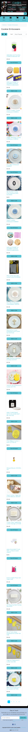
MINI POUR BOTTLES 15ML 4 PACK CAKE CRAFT (13, 551)
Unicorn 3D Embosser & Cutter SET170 (14, 386)
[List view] (5, 34)
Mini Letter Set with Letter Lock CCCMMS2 (13, 276)
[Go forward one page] (19, 701)
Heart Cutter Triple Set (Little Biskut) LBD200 (14, 495)
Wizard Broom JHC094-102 (14, 468)
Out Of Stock (14, 62)
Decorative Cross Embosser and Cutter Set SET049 (13, 331)
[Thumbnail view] (2, 34)
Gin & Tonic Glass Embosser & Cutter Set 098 (14, 633)
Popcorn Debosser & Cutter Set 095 (13, 661)
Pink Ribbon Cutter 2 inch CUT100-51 (13, 441)
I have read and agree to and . (14, 721)
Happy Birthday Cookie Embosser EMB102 (14, 138)
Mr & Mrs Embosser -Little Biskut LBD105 (13, 303)
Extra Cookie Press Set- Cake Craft (14, 578)
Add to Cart (14, 91)
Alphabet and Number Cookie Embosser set (13, 55)
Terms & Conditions (17, 720)
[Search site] (25, 13)
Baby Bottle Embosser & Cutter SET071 (14, 359)
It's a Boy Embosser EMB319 (13, 165)
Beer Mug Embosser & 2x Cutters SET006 (13, 688)
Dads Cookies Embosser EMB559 (12, 220)
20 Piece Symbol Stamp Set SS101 (14, 605)
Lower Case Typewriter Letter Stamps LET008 (14, 523)
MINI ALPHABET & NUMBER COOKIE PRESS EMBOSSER (13, 83)
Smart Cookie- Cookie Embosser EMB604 (13, 111)
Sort (11, 34)
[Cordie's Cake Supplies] (14, 6)
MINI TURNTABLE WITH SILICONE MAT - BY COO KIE (14, 414)
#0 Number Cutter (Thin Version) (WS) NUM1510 (12, 193)
